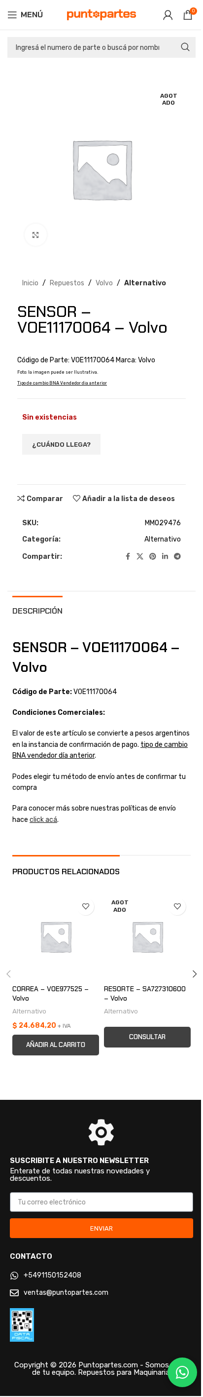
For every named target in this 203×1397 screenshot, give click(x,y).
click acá (43, 819)
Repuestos (67, 283)
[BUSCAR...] (185, 47)
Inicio (30, 283)
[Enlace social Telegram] (177, 557)
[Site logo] (101, 14)
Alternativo (145, 283)
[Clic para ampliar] (36, 235)
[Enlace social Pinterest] (152, 557)
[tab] (37, 609)
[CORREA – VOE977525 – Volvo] (55, 936)
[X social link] (140, 557)
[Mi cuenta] (168, 15)
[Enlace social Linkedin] (165, 557)
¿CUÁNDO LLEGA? (61, 444)
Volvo (104, 283)
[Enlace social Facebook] (128, 557)
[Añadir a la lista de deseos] (85, 906)
